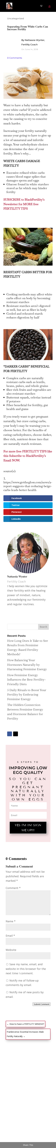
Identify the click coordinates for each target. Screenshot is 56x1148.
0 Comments (14, 57)
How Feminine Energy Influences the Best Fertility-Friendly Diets (26, 680)
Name (11, 921)
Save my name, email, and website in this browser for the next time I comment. (26, 968)
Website (11, 950)
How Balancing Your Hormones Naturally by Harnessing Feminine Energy (27, 665)
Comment (13, 888)
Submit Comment (41, 1004)
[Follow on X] (15, 734)
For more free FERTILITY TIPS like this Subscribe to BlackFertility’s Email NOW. (27, 455)
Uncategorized (15, 18)
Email (10, 935)
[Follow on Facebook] (9, 734)
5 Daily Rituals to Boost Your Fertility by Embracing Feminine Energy (26, 695)
